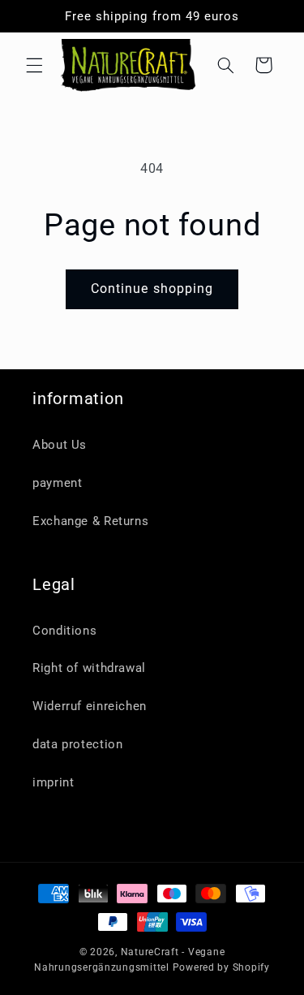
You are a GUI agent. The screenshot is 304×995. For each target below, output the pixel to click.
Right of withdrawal (89, 668)
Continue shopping (152, 288)
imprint (53, 782)
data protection (77, 744)
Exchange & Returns (90, 521)
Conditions (64, 630)
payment (57, 483)
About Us (59, 444)
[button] (34, 65)
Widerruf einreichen (89, 706)
